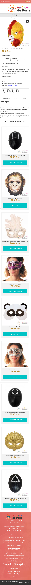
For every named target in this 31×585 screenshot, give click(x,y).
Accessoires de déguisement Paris (14, 543)
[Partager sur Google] (8, 91)
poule (15, 85)
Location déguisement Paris (14, 535)
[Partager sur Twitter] (12, 91)
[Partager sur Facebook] (3, 91)
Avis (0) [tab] (24, 98)
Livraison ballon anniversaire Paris (14, 540)
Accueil (2, 18)
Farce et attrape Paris (14, 545)
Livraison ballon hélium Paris (14, 538)
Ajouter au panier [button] (15, 163)
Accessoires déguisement (10, 83)
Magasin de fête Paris (14, 561)
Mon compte (14, 569)
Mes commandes (14, 571)
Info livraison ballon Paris (14, 553)
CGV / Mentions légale (14, 574)
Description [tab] (6, 98)
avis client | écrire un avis (16, 48)
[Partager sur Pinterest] (17, 91)
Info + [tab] (16, 98)
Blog (14, 577)
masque (10, 85)
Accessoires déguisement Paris (14, 556)
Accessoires (8, 18)
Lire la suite (15, 205)
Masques (14, 18)
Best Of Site (27, 582)
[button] (27, 21)
